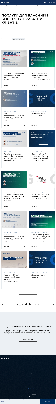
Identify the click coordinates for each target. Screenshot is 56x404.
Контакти (30, 370)
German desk (31, 376)
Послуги (3, 370)
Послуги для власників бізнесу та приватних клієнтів (19, 5)
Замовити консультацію (33, 367)
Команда (3, 373)
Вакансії (30, 373)
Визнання (3, 367)
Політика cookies (31, 388)
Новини (3, 376)
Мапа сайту (30, 383)
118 (38, 304)
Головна (3, 5)
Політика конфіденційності (33, 385)
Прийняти (47, 401)
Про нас (3, 364)
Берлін (2, 385)
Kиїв (2, 383)
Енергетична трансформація (34, 379)
